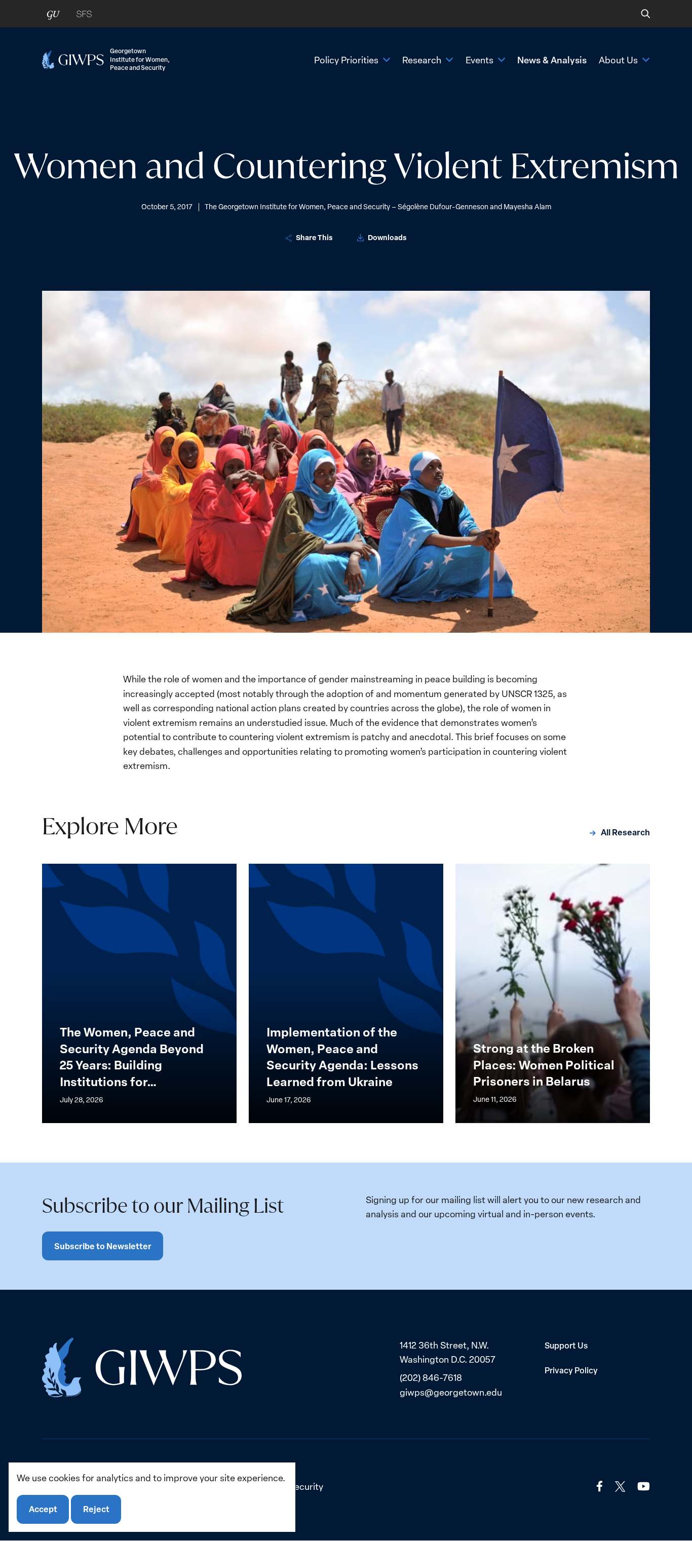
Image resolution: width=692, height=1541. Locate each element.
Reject (96, 1509)
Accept (43, 1509)
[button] (638, 13)
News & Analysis (552, 59)
